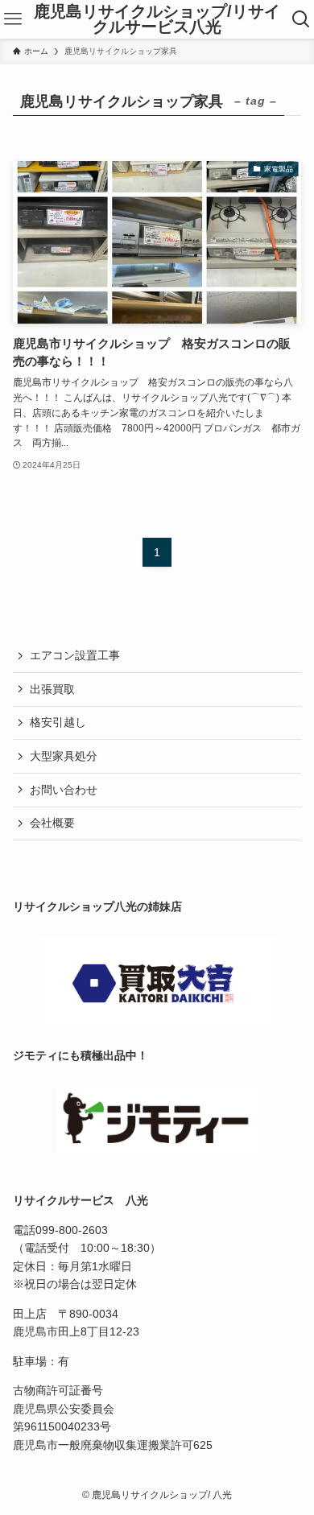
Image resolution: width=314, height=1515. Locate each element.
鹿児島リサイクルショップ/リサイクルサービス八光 (157, 19)
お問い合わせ (63, 789)
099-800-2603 (71, 1230)
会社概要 (52, 822)
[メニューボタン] (13, 19)
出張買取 (52, 689)
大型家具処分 (63, 755)
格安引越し (58, 722)
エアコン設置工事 (75, 655)
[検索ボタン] (301, 19)
